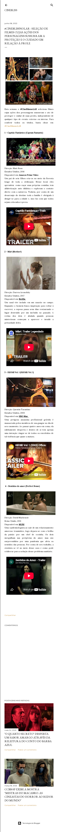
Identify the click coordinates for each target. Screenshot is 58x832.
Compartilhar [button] (10, 615)
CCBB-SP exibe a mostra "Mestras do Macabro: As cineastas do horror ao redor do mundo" (29, 794)
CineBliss (11, 10)
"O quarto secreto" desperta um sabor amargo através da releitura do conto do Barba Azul (28, 739)
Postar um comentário (27, 750)
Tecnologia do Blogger (31, 823)
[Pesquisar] (51, 4)
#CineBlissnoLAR (13, 126)
